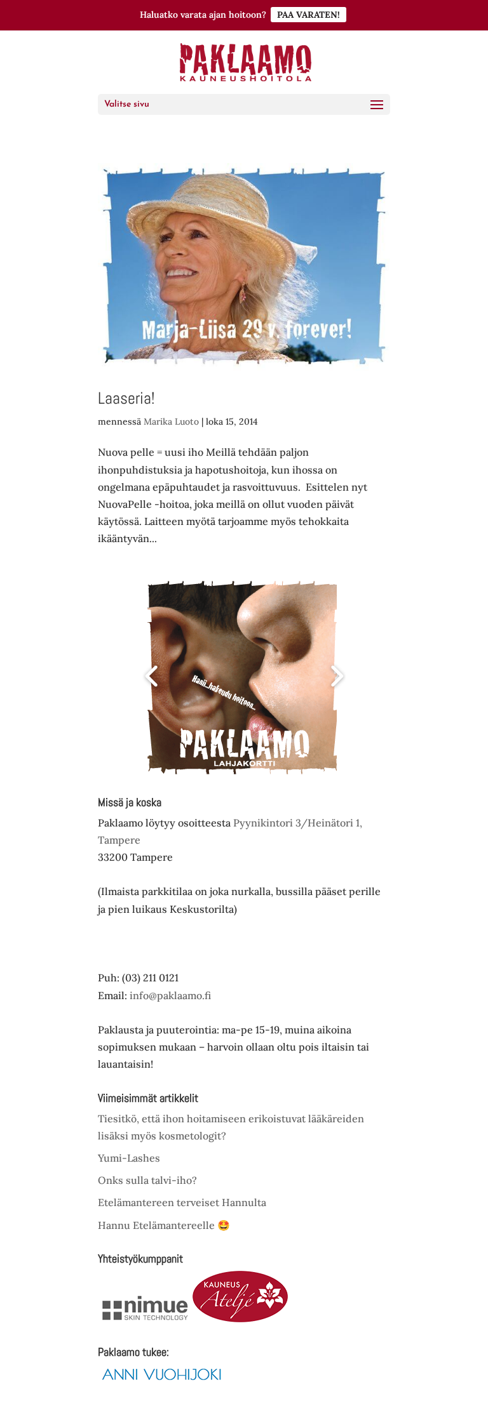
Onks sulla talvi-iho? (147, 1180)
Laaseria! (126, 398)
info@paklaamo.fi (170, 995)
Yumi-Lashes (129, 1158)
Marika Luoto (171, 421)
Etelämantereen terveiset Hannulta (182, 1202)
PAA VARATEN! (308, 14)
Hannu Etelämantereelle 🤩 (164, 1225)
